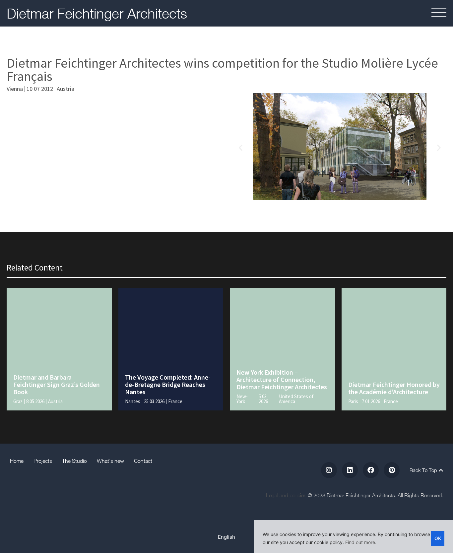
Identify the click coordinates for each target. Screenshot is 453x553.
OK (437, 538)
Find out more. (360, 542)
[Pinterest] (392, 470)
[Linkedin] (350, 470)
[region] (353, 536)
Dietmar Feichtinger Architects (97, 13)
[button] (419, 13)
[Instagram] (329, 470)
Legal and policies (286, 495)
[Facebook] (371, 470)
